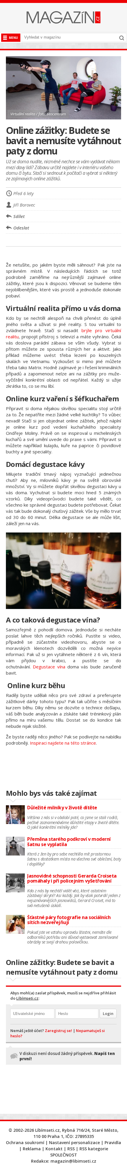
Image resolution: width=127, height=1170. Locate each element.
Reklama (32, 1148)
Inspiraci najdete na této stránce (62, 743)
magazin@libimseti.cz (73, 1161)
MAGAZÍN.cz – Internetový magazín (63, 17)
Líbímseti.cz (27, 998)
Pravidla (113, 1142)
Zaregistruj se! (58, 1030)
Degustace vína (49, 667)
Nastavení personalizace (74, 1142)
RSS (71, 1148)
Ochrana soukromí (25, 1142)
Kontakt (54, 1148)
